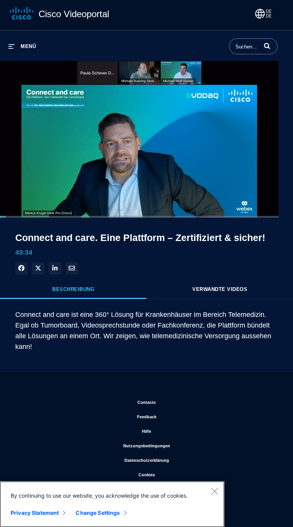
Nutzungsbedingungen (178, 445)
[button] (267, 46)
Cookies (178, 474)
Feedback (178, 416)
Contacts (178, 402)
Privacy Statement (35, 512)
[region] (112, 504)
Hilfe (178, 431)
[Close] (214, 491)
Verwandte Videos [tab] (219, 289)
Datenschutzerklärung (178, 460)
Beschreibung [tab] (73, 289)
